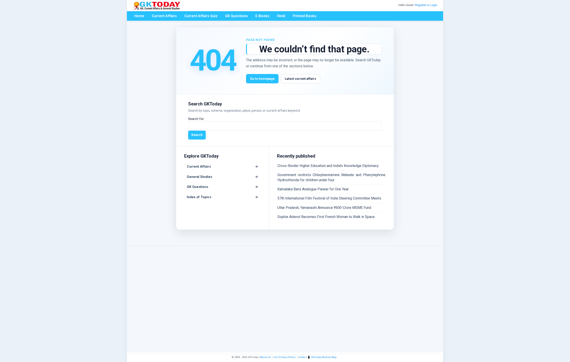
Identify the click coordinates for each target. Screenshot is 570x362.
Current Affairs (164, 16)
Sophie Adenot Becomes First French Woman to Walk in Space (326, 217)
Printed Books (304, 16)
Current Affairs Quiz (201, 16)
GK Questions (236, 16)
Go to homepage (262, 78)
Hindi (281, 16)
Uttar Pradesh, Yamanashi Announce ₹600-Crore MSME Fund (324, 208)
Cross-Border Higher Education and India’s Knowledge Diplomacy (328, 166)
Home (139, 16)
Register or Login (426, 5)
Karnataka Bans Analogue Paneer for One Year (313, 189)
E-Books (262, 16)
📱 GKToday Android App (322, 357)
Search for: (196, 119)
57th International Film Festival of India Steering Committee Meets (329, 198)
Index (302, 357)
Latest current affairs (300, 78)
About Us (265, 357)
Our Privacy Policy (284, 357)
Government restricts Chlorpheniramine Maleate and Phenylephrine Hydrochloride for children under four (331, 177)
